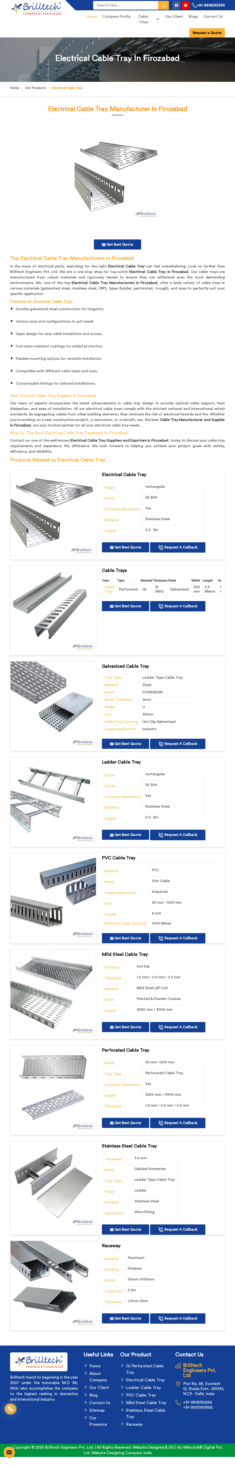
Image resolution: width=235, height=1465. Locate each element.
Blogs (193, 16)
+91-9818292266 (211, 5)
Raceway (134, 1424)
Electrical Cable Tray (145, 1380)
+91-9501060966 (198, 1407)
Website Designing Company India (121, 1453)
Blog (93, 1395)
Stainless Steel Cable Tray (145, 1413)
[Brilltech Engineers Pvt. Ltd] (35, 8)
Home (92, 16)
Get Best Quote (127, 547)
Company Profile (116, 16)
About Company (98, 1376)
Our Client (174, 16)
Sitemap (96, 1410)
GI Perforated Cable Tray (145, 1369)
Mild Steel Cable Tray (146, 1403)
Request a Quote (207, 33)
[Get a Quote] (9, 1452)
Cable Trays (143, 19)
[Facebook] (176, 5)
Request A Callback (180, 547)
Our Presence (98, 1421)
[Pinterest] (186, 5)
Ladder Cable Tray (143, 1388)
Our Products (35, 88)
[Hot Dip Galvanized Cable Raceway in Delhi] (53, 513)
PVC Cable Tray (141, 1395)
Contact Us (213, 16)
